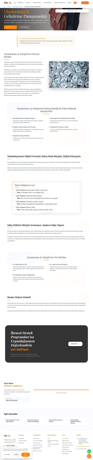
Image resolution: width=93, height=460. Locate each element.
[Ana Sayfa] (15, 2)
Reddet (16, 454)
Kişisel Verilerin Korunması (67, 445)
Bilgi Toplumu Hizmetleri (67, 443)
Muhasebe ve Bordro (37, 450)
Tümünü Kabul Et (26, 454)
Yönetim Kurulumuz (23, 440)
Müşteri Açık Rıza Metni (67, 451)
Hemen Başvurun (24, 27)
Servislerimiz (37, 435)
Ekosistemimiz (47, 2)
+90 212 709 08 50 (11, 400)
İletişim (69, 2)
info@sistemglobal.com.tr (84, 446)
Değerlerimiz (21, 443)
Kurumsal (21, 435)
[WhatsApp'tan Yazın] (89, 451)
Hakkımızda (20, 2)
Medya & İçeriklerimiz (60, 2)
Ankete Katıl (74, 344)
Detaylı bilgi (24, 450)
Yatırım (49, 446)
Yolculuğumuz (21, 438)
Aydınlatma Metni (65, 449)
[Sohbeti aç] (89, 456)
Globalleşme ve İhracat (38, 445)
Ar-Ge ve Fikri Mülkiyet (38, 440)
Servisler (28, 2)
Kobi (49, 438)
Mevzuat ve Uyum (36, 443)
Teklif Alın (85, 2)
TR (75, 2)
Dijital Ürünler (36, 2)
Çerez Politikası (65, 453)
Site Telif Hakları (65, 447)
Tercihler (8, 454)
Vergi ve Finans (36, 438)
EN (77, 2)
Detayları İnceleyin (10, 27)
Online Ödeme (65, 438)
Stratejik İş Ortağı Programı (53, 444)
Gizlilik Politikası (65, 440)
